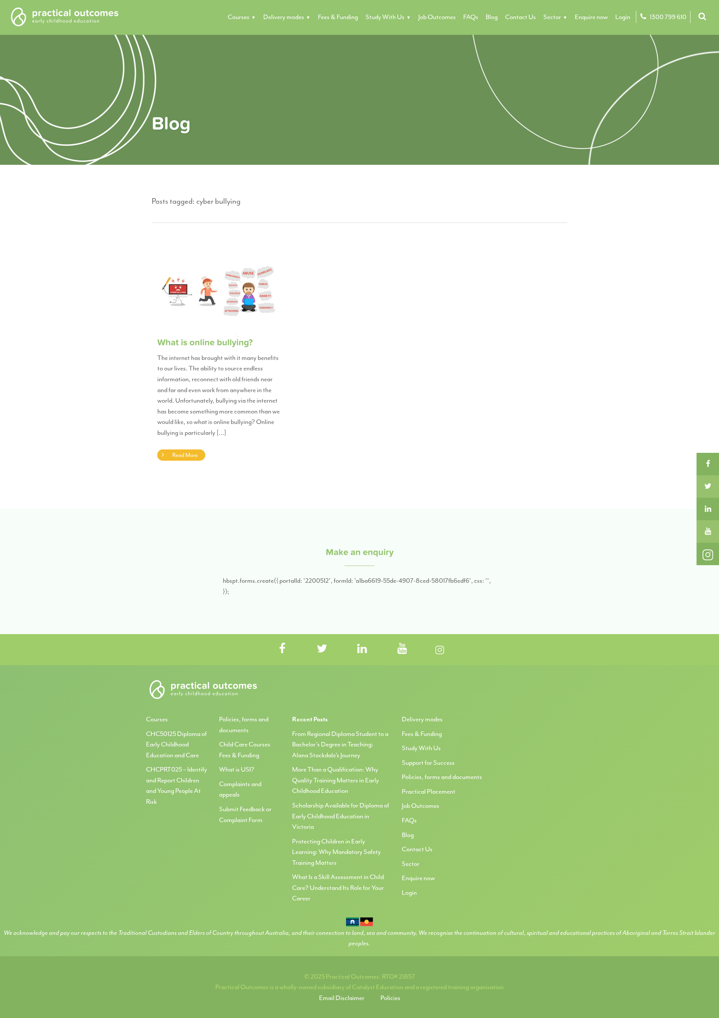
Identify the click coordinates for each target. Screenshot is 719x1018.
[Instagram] (708, 554)
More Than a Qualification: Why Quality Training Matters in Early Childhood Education (335, 780)
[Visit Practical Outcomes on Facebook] (282, 649)
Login (622, 17)
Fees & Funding (338, 17)
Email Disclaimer (341, 998)
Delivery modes (283, 17)
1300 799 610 (667, 17)
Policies (390, 998)
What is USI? (236, 769)
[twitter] (708, 486)
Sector (552, 17)
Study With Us (384, 17)
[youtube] (708, 531)
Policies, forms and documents (442, 777)
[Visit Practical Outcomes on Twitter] (322, 649)
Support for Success (428, 762)
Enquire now (591, 17)
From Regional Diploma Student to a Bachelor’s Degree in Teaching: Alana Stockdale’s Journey (340, 744)
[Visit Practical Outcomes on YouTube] (402, 649)
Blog (492, 17)
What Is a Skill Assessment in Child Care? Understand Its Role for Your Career (338, 887)
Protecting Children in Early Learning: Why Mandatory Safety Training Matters (336, 852)
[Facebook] (708, 464)
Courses (238, 17)
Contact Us (520, 17)
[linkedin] (708, 509)
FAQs (470, 17)
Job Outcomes (437, 17)
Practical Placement (428, 791)
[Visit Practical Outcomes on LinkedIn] (362, 649)
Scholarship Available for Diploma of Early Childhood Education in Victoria (340, 816)
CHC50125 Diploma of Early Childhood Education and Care (176, 744)
